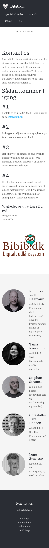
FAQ (20, 21)
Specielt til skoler (14, 14)
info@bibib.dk (15, 117)
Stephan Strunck (35, 379)
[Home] (5, 6)
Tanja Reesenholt (38, 346)
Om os (8, 21)
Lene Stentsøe (36, 456)
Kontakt (33, 14)
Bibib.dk (17, 6)
